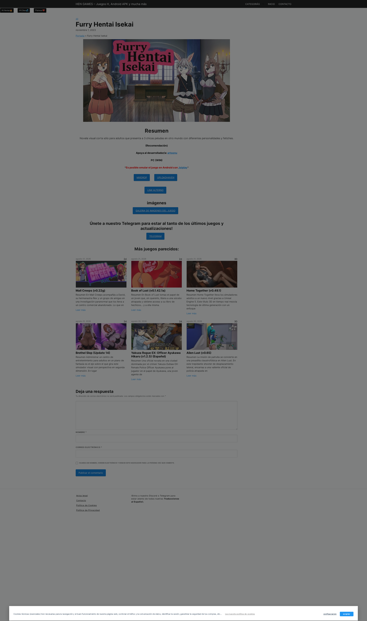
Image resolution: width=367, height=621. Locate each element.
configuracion (330, 614)
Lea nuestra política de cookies (240, 614)
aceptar (346, 614)
